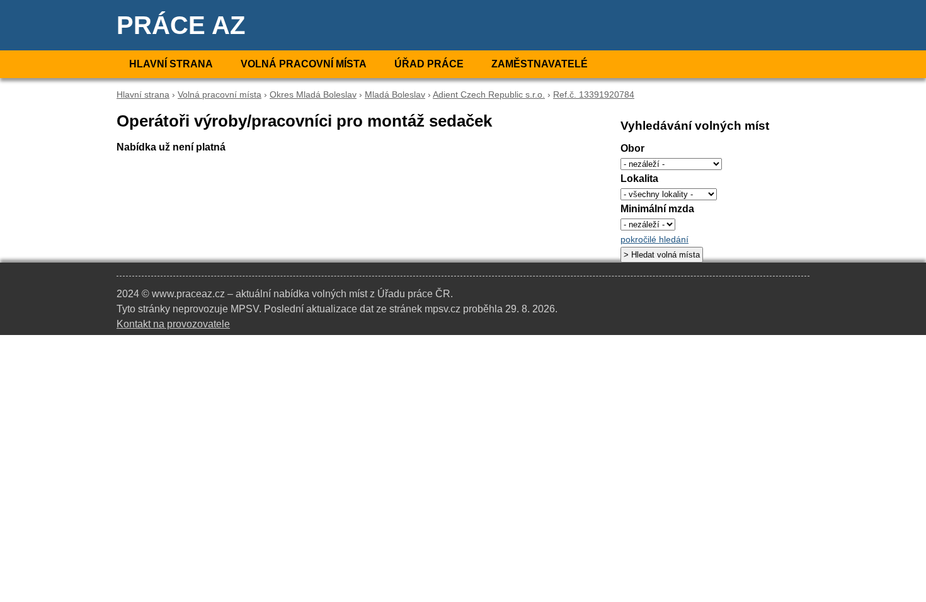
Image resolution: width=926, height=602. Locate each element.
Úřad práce (429, 64)
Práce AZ (181, 25)
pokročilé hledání (654, 239)
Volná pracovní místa (304, 64)
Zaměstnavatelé (539, 64)
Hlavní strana (171, 64)
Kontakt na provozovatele (173, 324)
